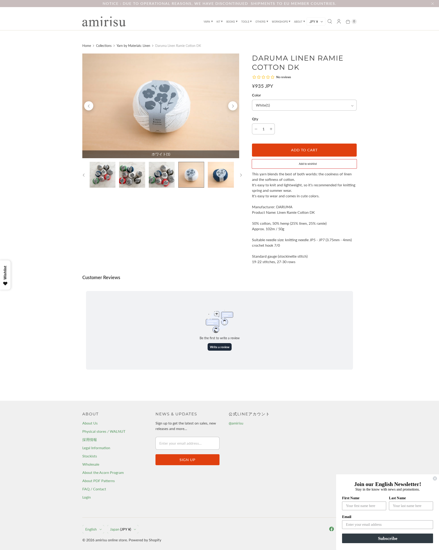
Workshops (280, 22)
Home (86, 46)
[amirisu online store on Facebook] (332, 529)
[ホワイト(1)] (160, 105)
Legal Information (96, 448)
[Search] (329, 21)
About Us (90, 423)
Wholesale (90, 464)
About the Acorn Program (103, 472)
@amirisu (236, 423)
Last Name (397, 498)
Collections (104, 46)
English (91, 529)
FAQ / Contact (94, 489)
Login (86, 497)
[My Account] (338, 21)
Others (260, 22)
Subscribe (387, 538)
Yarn (206, 22)
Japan (120, 529)
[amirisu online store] (104, 21)
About (298, 22)
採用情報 (89, 439)
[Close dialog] (435, 478)
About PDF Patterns (98, 480)
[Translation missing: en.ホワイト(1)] (191, 175)
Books (230, 22)
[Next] (232, 105)
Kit (218, 22)
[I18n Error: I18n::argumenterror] (102, 175)
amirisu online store (111, 540)
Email (346, 517)
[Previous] (88, 105)
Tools (245, 22)
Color (256, 95)
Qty (255, 119)
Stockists (89, 456)
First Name (350, 498)
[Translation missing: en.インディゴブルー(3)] (221, 175)
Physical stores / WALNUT (103, 431)
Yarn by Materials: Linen (133, 46)
